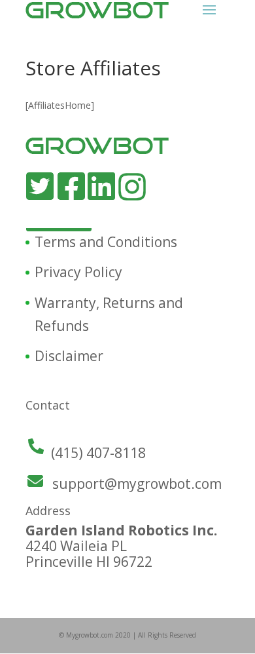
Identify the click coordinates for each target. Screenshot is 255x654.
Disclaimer (69, 356)
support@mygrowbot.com (137, 483)
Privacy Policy (78, 272)
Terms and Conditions (106, 242)
